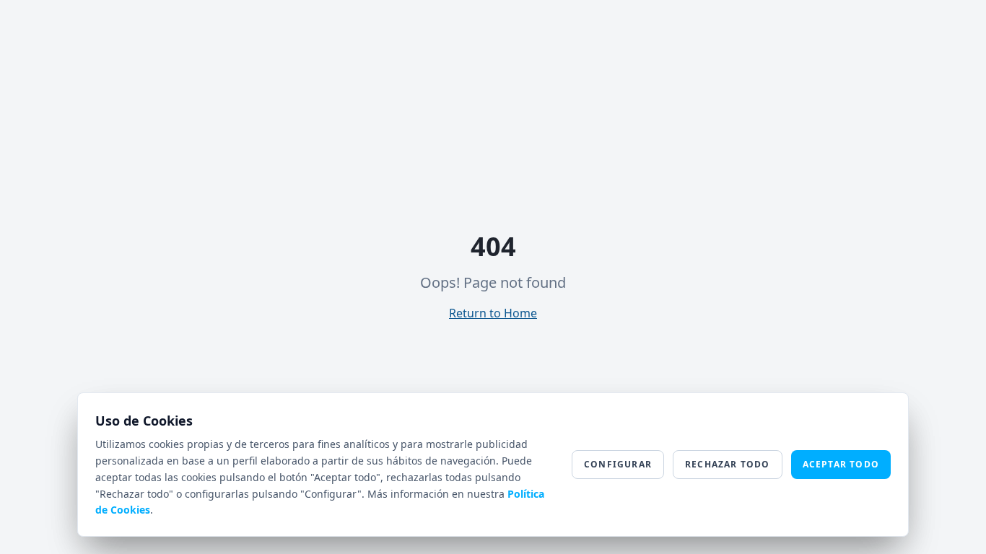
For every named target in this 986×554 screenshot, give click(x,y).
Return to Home (493, 313)
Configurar (618, 464)
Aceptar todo (841, 464)
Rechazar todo (727, 464)
